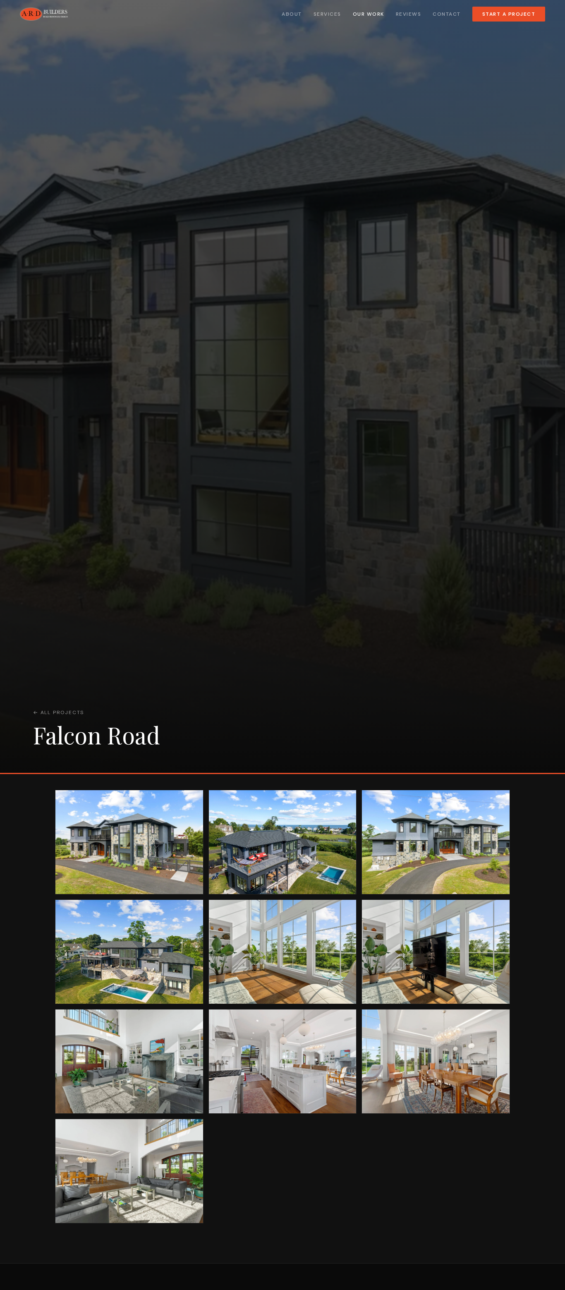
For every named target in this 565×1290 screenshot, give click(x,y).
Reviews (408, 14)
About (292, 14)
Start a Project (509, 14)
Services (327, 14)
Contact (447, 14)
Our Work (368, 14)
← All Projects (58, 712)
